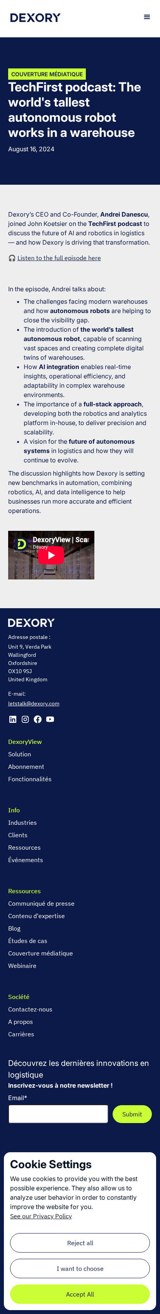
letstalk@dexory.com (33, 703)
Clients (18, 835)
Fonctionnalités (30, 779)
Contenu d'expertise (36, 916)
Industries (22, 822)
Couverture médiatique (40, 953)
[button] (147, 17)
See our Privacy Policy (41, 1216)
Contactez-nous (30, 1009)
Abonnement (26, 766)
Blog (14, 928)
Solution (19, 754)
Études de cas (27, 941)
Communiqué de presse (41, 903)
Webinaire (22, 965)
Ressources (24, 847)
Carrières (21, 1034)
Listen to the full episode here (59, 258)
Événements (25, 860)
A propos (20, 1021)
